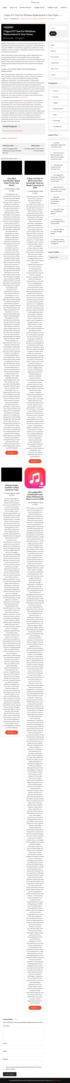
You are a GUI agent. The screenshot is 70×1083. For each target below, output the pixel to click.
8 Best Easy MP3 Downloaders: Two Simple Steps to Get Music (58, 189)
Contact (63, 7)
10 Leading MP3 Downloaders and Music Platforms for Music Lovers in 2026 (35, 495)
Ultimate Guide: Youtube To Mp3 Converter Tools (12, 487)
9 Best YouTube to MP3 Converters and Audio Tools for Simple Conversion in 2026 (35, 183)
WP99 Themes (56, 1080)
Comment (6, 1026)
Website (5, 1059)
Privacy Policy (25, 7)
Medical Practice (58, 108)
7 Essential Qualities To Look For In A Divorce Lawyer (33, 148)
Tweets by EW (53, 257)
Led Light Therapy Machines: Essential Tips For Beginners (58, 241)
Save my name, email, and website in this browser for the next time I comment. (23, 1068)
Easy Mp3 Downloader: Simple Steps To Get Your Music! (11, 181)
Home (5, 7)
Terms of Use (53, 7)
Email (5, 1051)
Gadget (55, 103)
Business (55, 91)
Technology (56, 120)
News (55, 114)
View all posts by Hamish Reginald (13, 130)
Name (5, 1043)
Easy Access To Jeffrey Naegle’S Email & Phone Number (58, 221)
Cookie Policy (39, 7)
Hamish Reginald (10, 189)
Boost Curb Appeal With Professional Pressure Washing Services (12, 149)
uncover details (23, 97)
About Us (13, 7)
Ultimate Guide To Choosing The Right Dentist (57, 231)
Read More (11, 452)
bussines (55, 97)
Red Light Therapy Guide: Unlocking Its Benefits (57, 211)
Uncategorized (8, 27)
